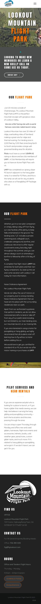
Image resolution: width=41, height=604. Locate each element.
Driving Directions (12, 585)
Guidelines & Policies (13, 579)
